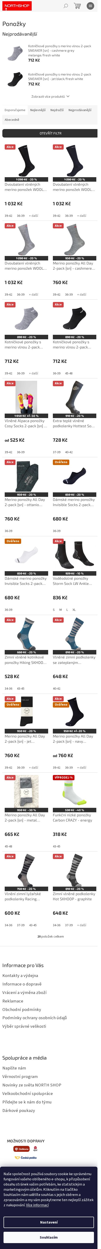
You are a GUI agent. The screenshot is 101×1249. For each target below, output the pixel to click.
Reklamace (12, 1001)
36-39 (20, 216)
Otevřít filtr (51, 133)
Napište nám (14, 1068)
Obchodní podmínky (21, 1009)
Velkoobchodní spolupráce (27, 1093)
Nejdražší (57, 110)
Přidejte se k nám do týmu (27, 1102)
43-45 (20, 688)
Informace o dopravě (22, 984)
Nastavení (49, 1222)
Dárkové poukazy (18, 1110)
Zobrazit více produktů (48, 96)
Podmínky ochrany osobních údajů (34, 1018)
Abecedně (12, 119)
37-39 (56, 452)
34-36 (8, 688)
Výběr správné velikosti (24, 1026)
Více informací (37, 1205)
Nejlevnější (38, 110)
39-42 (8, 216)
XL (74, 610)
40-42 (69, 452)
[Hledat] (65, 6)
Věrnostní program (20, 1076)
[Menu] (90, 6)
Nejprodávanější (80, 110)
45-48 (69, 373)
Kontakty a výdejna (20, 975)
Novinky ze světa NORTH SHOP (31, 1085)
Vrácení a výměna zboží (24, 992)
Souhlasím (49, 1237)
